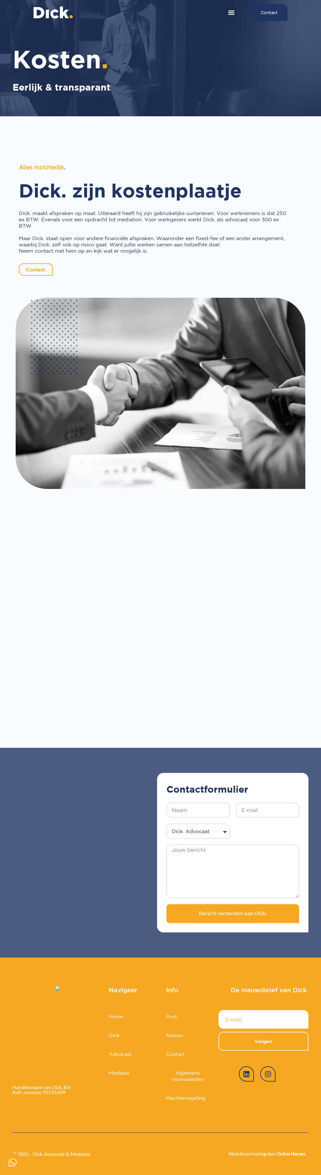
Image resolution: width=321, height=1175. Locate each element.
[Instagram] (267, 1073)
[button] (231, 13)
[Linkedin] (246, 1073)
